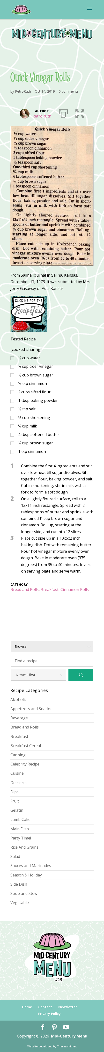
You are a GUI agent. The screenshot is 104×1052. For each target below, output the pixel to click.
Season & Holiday (26, 875)
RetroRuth (23, 91)
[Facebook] (43, 1027)
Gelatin (16, 810)
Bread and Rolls (24, 589)
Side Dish (18, 884)
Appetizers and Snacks (30, 708)
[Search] (80, 675)
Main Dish (19, 828)
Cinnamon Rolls (74, 589)
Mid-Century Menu (69, 1036)
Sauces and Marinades (30, 865)
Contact (45, 1007)
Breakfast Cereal (25, 745)
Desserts (18, 782)
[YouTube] (66, 1027)
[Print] (63, 113)
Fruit (14, 801)
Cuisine (17, 773)
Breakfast (50, 589)
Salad (15, 856)
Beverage (19, 718)
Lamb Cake (20, 819)
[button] (79, 113)
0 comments (69, 91)
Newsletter (67, 1007)
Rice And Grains (24, 847)
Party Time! (20, 838)
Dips (14, 792)
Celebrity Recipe (24, 764)
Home (27, 1007)
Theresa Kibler (66, 1046)
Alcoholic (18, 699)
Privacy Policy (49, 1013)
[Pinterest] (54, 1027)
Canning (18, 755)
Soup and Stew (23, 893)
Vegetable (19, 902)
